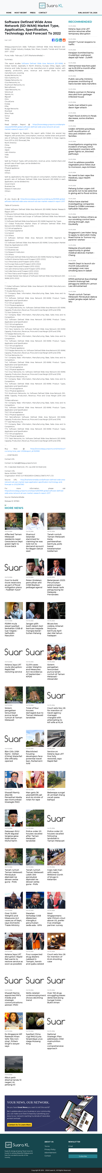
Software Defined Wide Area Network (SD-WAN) (43, 63)
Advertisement (50, 1153)
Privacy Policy (50, 1149)
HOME (8, 13)
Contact (48, 1156)
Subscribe (83, 1156)
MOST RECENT (21, 13)
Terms (47, 1146)
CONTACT (43, 13)
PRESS (32, 13)
